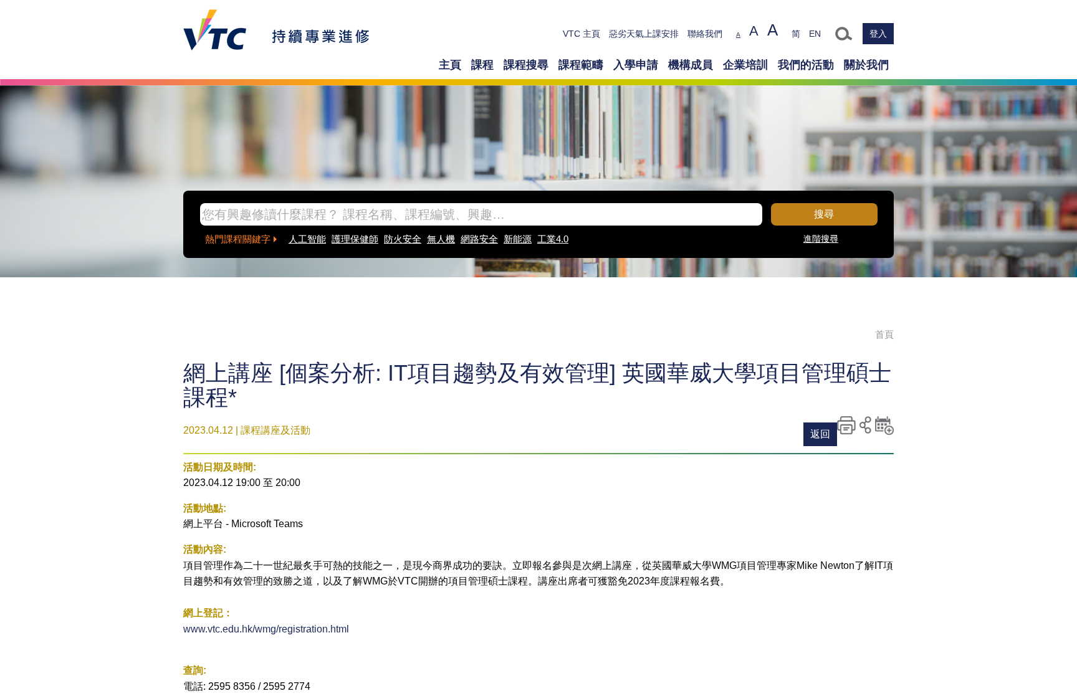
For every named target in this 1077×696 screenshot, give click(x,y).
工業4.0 (552, 239)
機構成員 (690, 65)
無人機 (441, 239)
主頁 (450, 65)
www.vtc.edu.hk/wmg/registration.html (266, 629)
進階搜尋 (820, 239)
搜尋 (824, 214)
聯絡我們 (704, 34)
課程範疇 (580, 65)
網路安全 (479, 239)
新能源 (518, 239)
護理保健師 (355, 239)
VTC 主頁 (581, 34)
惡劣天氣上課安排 (644, 34)
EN (815, 34)
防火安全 (402, 239)
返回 (820, 434)
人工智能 (307, 239)
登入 (878, 34)
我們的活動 (806, 65)
